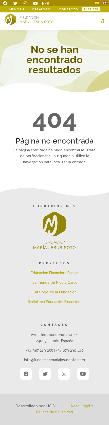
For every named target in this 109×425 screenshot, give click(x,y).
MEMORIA (17, 9)
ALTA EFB (91, 9)
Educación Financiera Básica (54, 273)
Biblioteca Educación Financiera (55, 302)
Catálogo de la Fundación (54, 292)
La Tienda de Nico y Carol (54, 282)
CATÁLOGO (42, 9)
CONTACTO (68, 9)
